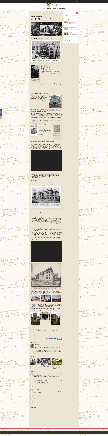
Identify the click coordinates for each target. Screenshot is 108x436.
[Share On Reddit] (46, 338)
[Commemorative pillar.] (55, 318)
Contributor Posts (61, 8)
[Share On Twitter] (53, 338)
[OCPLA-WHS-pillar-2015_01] (35, 318)
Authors (32, 1)
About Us (49, 8)
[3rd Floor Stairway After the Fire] (35, 71)
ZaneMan (34, 373)
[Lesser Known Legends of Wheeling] (35, 361)
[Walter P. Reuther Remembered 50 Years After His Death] (46, 361)
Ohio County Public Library (42, 380)
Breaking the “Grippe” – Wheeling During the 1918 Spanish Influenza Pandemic (56, 366)
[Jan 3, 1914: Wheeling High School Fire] (46, 50)
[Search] (77, 13)
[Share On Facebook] (55, 338)
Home (44, 8)
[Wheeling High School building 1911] (46, 274)
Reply (61, 373)
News (55, 8)
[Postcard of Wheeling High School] (36, 298)
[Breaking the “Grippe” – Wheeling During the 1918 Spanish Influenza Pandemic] (57, 361)
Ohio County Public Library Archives (39, 12)
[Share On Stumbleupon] (44, 338)
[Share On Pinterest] (49, 338)
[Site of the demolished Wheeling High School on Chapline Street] (56, 298)
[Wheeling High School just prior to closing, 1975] (46, 298)
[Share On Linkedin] (51, 338)
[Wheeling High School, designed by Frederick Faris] (46, 196)
